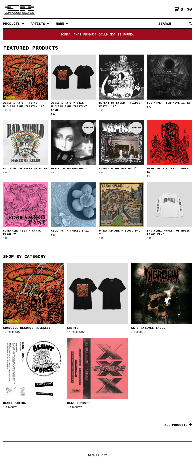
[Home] (19, 9)
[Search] (190, 23)
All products (176, 425)
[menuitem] (13, 23)
